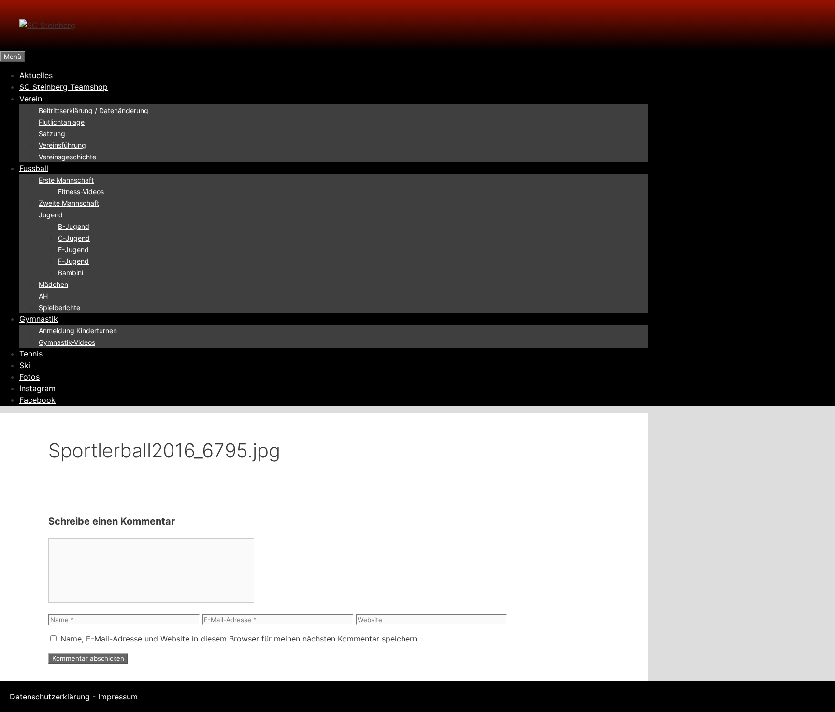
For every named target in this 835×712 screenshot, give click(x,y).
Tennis (31, 353)
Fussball (33, 168)
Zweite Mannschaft (69, 203)
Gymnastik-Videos (67, 342)
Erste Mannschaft (66, 180)
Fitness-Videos (81, 191)
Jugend (51, 215)
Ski (24, 365)
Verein (30, 98)
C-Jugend (74, 238)
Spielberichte (59, 307)
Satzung (52, 133)
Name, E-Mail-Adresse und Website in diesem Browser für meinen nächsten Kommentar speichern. (239, 638)
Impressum (118, 696)
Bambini (70, 273)
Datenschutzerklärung (50, 696)
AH (43, 296)
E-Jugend (73, 249)
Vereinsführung (62, 145)
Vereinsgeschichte (67, 157)
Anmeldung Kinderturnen (78, 331)
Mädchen (53, 284)
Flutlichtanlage (62, 122)
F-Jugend (73, 261)
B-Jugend (73, 226)
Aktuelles (36, 75)
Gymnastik (38, 319)
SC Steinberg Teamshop (63, 87)
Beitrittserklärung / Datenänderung (93, 110)
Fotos (29, 377)
